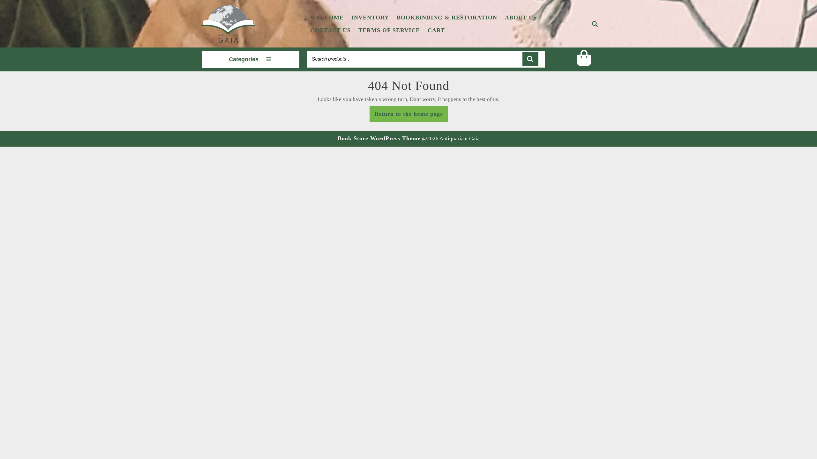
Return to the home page (411, 115)
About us (521, 17)
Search (530, 59)
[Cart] (584, 63)
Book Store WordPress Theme (379, 138)
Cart (436, 30)
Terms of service (389, 30)
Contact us (330, 30)
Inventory (370, 17)
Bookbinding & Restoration (447, 17)
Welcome (327, 17)
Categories (244, 59)
